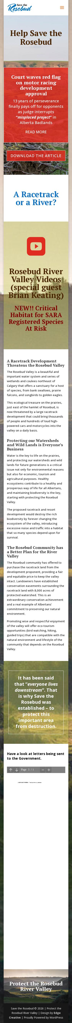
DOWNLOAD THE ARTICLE (36, 155)
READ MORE (36, 131)
